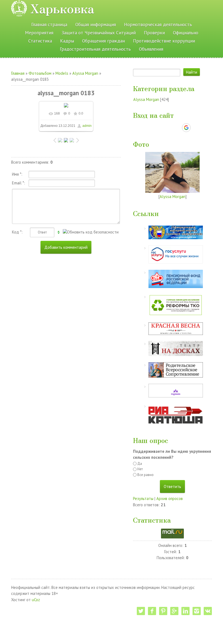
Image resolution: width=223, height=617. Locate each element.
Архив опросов (169, 498)
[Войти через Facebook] (167, 128)
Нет (140, 469)
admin (87, 126)
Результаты (143, 498)
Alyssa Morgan (85, 73)
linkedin (185, 611)
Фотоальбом (40, 73)
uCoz (36, 599)
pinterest (163, 611)
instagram (197, 611)
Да (139, 463)
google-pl (174, 611)
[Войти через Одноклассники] (196, 128)
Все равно (145, 474)
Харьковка (62, 8)
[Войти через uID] (149, 128)
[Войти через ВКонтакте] (158, 128)
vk (208, 611)
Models (61, 73)
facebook (152, 611)
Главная (17, 73)
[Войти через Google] (186, 127)
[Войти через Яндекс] (177, 128)
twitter (141, 611)
